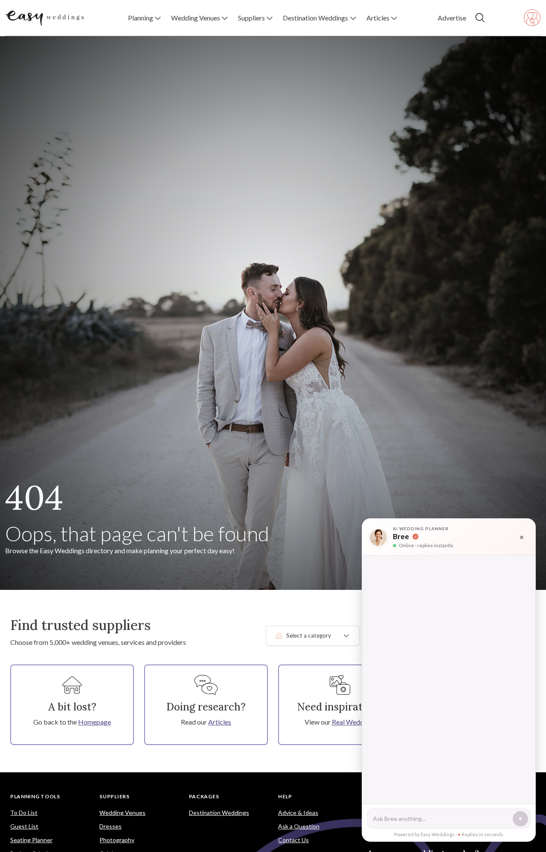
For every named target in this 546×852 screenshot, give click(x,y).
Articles (219, 722)
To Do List (24, 812)
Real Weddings (354, 722)
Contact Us (293, 839)
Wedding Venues (122, 812)
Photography (116, 839)
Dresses (110, 826)
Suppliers (114, 796)
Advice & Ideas (298, 812)
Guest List (24, 826)
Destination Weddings (219, 812)
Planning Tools (35, 796)
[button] (144, 18)
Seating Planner (31, 839)
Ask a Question (298, 826)
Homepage (94, 722)
